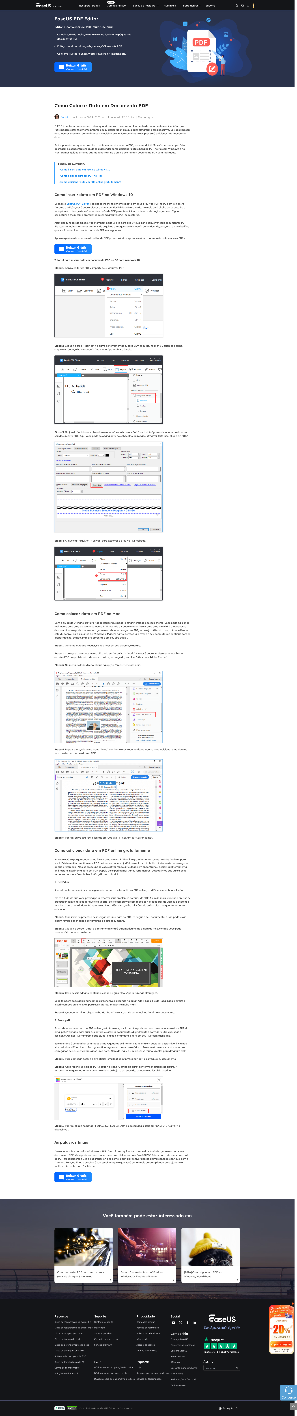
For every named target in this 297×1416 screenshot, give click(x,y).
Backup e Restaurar (144, 5)
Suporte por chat (103, 1333)
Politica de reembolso (147, 1327)
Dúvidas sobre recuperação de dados (113, 1367)
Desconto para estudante (184, 1368)
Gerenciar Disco (116, 5)
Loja (138, 1367)
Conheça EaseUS (179, 1339)
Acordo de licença (145, 1344)
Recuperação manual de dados (152, 1373)
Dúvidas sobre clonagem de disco (111, 1373)
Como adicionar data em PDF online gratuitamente (90, 181)
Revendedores (178, 1356)
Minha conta (177, 1373)
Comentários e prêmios (183, 1345)
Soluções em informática (67, 1373)
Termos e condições (146, 1350)
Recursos (61, 1316)
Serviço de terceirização (149, 1378)
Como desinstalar (145, 1322)
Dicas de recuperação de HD (69, 1333)
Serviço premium (103, 1344)
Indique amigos (179, 1385)
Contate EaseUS (179, 1350)
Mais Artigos (145, 117)
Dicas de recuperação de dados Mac (73, 1327)
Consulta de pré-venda (106, 1339)
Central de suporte (103, 1322)
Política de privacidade (148, 1333)
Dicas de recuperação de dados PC (72, 1322)
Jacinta (65, 117)
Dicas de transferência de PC (69, 1362)
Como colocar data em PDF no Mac (81, 175)
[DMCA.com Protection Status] (73, 1408)
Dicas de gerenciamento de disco (71, 1344)
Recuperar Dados (89, 5)
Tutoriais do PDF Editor (121, 117)
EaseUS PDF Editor (78, 203)
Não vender (142, 1339)
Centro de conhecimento (67, 1367)
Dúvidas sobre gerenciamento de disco (114, 1378)
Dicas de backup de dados (68, 1339)
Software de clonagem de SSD (70, 1356)
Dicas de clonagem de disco (69, 1350)
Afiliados (175, 1362)
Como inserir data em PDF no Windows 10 (85, 169)
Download (99, 1327)
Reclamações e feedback (184, 1379)
